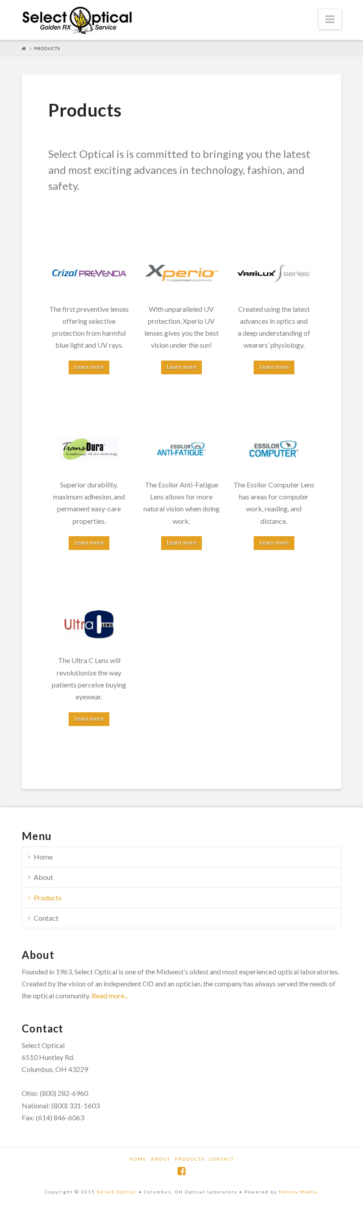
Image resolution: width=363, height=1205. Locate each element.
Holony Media (298, 1191)
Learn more (89, 366)
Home (43, 856)
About (43, 877)
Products (48, 897)
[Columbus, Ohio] (77, 20)
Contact (46, 918)
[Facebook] (181, 1171)
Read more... (110, 995)
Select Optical (117, 1191)
